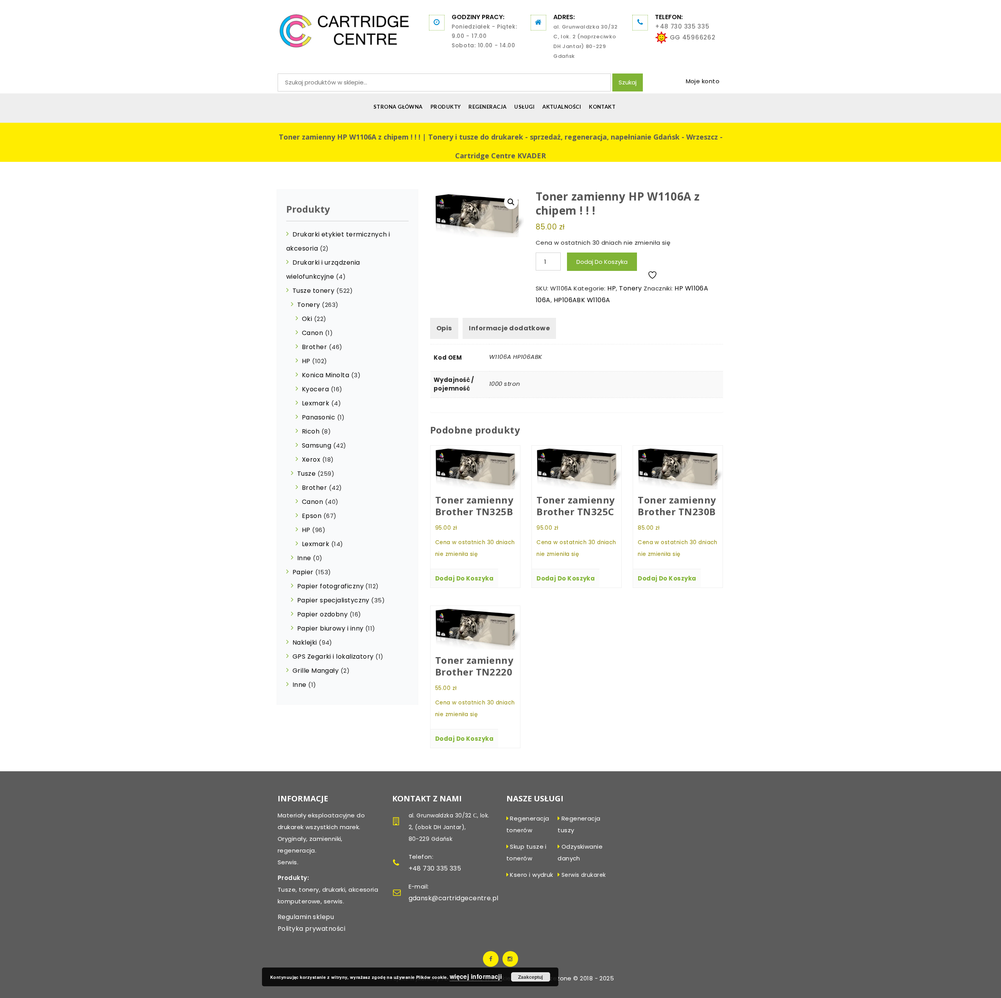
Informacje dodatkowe (509, 328)
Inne (304, 558)
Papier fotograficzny (330, 586)
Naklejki (304, 642)
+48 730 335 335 (682, 26)
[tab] (444, 328)
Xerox (311, 459)
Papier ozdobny (322, 614)
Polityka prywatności (311, 928)
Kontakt (602, 107)
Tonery (630, 288)
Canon (312, 332)
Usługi (524, 107)
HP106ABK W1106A (582, 300)
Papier (303, 572)
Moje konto (703, 81)
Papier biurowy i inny (330, 628)
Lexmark (315, 403)
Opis (444, 328)
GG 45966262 (691, 37)
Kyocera (315, 389)
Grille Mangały (315, 670)
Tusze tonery (313, 290)
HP (611, 288)
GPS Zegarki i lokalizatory (333, 656)
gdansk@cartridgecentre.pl (454, 898)
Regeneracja (487, 107)
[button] (511, 202)
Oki (307, 318)
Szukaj (628, 82)
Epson (311, 515)
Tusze (306, 473)
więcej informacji (476, 976)
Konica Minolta (325, 375)
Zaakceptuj (530, 976)
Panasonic (318, 417)
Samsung (316, 445)
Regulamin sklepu (306, 916)
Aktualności (561, 107)
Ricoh (310, 431)
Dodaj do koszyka (602, 262)
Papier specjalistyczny (333, 600)
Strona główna (398, 107)
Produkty (446, 107)
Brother (314, 346)
